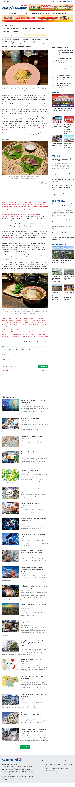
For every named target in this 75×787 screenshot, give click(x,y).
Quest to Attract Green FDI (30, 470)
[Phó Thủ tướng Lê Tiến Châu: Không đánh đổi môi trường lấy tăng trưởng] (69, 138)
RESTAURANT (9, 349)
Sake (28, 347)
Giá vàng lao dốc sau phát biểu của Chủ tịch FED (62, 160)
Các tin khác (8, 397)
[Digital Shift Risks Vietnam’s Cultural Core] (10, 539)
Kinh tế (7, 13)
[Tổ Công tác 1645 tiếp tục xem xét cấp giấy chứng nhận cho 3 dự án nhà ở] (69, 287)
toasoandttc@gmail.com (53, 773)
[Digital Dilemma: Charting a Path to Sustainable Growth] (10, 405)
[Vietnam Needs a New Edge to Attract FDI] (10, 493)
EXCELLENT (35, 347)
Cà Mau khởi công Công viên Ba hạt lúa (56, 126)
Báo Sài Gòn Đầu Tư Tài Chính (14, 7)
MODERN (14, 347)
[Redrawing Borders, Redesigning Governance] (10, 664)
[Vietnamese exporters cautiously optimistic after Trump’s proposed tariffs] (10, 572)
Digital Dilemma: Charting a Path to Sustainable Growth (33, 401)
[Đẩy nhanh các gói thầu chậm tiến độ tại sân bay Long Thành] (57, 271)
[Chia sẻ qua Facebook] (33, 341)
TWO (22, 349)
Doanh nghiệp (51, 13)
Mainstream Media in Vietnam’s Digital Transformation (34, 520)
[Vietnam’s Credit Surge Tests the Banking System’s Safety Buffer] (10, 556)
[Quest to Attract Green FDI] (10, 475)
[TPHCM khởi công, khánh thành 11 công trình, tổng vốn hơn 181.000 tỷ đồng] (69, 119)
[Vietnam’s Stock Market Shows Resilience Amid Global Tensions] (10, 718)
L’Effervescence (9, 237)
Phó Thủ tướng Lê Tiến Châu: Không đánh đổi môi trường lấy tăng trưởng (68, 147)
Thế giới (64, 13)
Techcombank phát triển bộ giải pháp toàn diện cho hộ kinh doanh (62, 174)
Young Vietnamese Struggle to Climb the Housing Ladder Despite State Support (33, 643)
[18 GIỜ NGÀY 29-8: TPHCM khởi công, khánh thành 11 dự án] (63, 100)
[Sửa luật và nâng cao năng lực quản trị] (69, 271)
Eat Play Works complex (11, 119)
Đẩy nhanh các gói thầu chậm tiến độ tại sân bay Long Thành (57, 279)
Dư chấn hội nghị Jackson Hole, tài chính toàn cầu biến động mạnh (62, 206)
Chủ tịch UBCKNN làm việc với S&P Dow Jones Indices (62, 220)
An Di (42, 347)
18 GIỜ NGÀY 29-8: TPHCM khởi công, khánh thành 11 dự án (62, 109)
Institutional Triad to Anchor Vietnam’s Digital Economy (34, 587)
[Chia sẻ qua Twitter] (37, 341)
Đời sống (58, 13)
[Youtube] (63, 1)
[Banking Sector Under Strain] (10, 423)
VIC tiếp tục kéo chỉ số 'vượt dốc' (61, 232)
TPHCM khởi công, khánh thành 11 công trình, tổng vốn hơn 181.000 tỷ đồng (68, 129)
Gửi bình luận (43, 366)
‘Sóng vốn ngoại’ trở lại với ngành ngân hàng (64, 59)
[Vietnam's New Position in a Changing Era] (10, 609)
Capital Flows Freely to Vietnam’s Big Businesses (33, 695)
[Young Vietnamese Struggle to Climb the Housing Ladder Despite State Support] (10, 646)
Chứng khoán (27, 13)
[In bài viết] (45, 341)
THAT (7, 347)
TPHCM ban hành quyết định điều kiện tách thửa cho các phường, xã (57, 296)
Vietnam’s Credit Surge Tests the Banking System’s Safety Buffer (32, 552)
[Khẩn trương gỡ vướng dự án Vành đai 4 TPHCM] (63, 252)
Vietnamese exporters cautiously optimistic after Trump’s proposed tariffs (32, 569)
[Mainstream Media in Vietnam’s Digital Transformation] (10, 524)
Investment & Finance (8, 25)
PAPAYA (22, 347)
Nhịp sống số (35, 13)
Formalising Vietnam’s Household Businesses (32, 622)
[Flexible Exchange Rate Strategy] (10, 441)
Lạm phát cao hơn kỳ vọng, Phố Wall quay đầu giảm (63, 238)
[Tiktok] (65, 1)
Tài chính (20, 13)
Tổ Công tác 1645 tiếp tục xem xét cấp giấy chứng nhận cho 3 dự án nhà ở (69, 296)
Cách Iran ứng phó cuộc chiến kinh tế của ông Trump (64, 76)
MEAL (28, 349)
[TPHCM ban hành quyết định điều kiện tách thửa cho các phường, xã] (57, 287)
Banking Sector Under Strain (30, 418)
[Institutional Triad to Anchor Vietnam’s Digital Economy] (10, 591)
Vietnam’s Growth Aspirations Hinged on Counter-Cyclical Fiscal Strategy (33, 730)
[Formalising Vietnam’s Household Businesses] (10, 626)
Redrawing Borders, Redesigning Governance (32, 660)
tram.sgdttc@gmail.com (67, 760)
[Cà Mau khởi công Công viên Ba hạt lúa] (57, 119)
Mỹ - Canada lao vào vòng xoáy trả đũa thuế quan (63, 84)
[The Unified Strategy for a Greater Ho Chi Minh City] (10, 681)
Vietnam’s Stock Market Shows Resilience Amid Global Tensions (31, 714)
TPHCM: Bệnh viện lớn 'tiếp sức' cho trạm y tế (64, 68)
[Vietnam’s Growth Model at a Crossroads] (10, 457)
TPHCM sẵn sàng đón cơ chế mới (57, 144)
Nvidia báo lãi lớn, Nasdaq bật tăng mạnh (62, 227)
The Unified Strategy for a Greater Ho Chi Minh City (33, 677)
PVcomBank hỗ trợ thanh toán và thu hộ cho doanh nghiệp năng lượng (62, 187)
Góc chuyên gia (13, 13)
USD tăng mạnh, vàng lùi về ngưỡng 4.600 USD (63, 180)
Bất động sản (43, 13)
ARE (17, 349)
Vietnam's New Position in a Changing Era (34, 605)
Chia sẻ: (25, 341)
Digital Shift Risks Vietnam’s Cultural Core (33, 535)
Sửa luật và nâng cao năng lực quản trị (69, 278)
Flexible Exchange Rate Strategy (31, 436)
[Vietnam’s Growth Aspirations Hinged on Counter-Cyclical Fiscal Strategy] (10, 734)
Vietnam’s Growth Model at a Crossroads (30, 453)
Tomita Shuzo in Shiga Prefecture (15, 216)
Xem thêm (25, 747)
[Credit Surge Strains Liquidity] (10, 508)
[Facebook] (60, 1)
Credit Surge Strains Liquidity (30, 503)
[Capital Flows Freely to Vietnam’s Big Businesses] (10, 699)
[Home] (3, 13)
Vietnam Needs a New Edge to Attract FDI (34, 489)
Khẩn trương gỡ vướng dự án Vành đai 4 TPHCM (61, 261)
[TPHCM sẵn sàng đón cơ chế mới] (57, 138)
